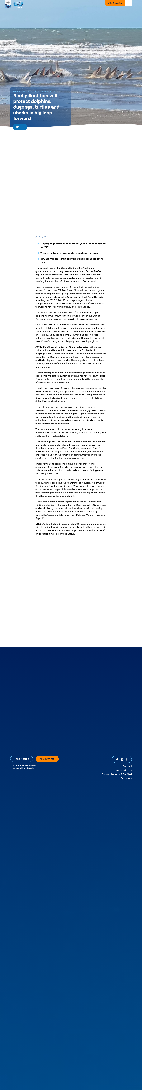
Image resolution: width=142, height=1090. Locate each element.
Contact (127, 766)
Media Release (21, 91)
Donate (117, 3)
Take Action (21, 758)
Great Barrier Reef (44, 91)
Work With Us (124, 770)
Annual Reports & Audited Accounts (117, 776)
